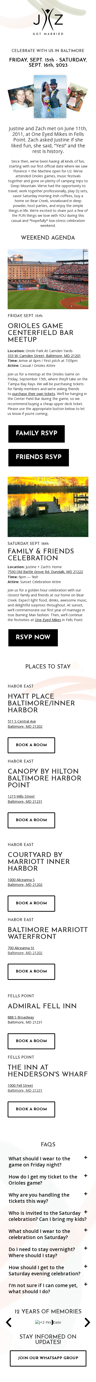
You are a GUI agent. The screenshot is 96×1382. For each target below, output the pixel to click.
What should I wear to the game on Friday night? (39, 1161)
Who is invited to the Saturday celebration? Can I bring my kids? (48, 1216)
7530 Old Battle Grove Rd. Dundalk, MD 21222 (45, 571)
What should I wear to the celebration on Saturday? (39, 1234)
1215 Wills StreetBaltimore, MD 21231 (25, 799)
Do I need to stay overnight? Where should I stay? (42, 1252)
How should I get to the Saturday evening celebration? (44, 1270)
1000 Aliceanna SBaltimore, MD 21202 (25, 882)
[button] (48, 1162)
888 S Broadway (21, 1017)
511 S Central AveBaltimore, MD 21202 (25, 724)
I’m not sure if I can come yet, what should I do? (43, 1288)
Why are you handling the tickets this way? (39, 1197)
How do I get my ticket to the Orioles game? (43, 1179)
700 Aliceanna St (21, 948)
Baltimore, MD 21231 (25, 1022)
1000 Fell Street (20, 1085)
